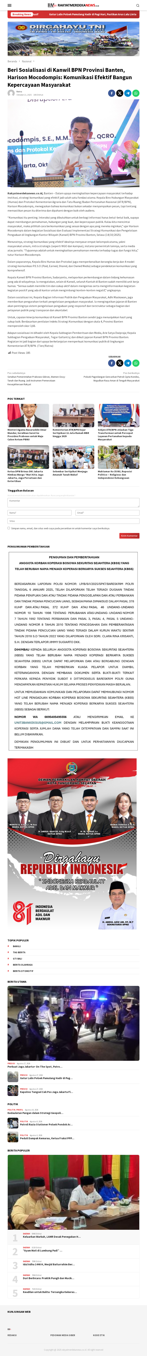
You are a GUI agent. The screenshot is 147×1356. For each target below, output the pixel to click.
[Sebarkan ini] (111, 93)
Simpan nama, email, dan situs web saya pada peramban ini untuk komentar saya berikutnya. (60, 528)
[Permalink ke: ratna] (11, 92)
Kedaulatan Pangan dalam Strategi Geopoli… (35, 1113)
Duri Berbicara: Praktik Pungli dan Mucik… (48, 1278)
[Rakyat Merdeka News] (73, 4)
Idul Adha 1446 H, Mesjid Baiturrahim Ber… (49, 1264)
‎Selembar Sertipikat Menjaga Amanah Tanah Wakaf (70, 473)
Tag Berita (19, 952)
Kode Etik (99, 1335)
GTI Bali (17, 958)
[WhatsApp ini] (135, 93)
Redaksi (12, 1335)
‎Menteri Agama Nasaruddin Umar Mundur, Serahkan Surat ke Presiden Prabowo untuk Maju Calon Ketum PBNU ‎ (27, 434)
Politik (11, 1110)
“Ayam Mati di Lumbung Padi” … (42, 1250)
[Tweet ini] (119, 93)
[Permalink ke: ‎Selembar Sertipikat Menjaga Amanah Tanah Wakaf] (73, 457)
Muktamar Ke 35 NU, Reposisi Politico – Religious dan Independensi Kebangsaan (115, 474)
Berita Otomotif (23, 971)
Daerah (26, 1233)
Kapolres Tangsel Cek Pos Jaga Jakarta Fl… (46, 1092)
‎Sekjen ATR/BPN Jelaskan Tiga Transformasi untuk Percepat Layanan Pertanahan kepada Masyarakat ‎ (115, 434)
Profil (19, 1110)
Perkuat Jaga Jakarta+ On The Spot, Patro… (35, 1066)
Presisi (11, 1063)
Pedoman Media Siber (62, 1335)
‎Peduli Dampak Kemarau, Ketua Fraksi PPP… (47, 1138)
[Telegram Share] (127, 93)
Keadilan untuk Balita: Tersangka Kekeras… (50, 1292)
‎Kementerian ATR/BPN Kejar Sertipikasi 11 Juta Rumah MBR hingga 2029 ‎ (71, 433)
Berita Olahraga (22, 964)
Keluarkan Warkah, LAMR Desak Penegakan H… (52, 1236)
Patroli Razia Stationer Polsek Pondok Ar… (46, 1124)
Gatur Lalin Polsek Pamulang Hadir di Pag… (46, 1078)
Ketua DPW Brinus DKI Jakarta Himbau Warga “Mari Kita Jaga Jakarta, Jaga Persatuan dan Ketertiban (25, 476)
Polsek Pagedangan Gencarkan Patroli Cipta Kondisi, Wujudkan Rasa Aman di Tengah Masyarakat (111, 376)
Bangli (17, 946)
